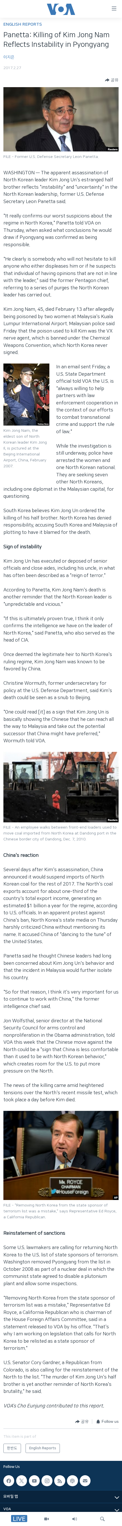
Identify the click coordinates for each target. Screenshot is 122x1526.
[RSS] (59, 1481)
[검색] (102, 1519)
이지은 (8, 57)
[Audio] (74, 1519)
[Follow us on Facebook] (8, 1481)
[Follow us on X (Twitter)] (21, 1481)
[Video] (46, 1519)
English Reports (22, 24)
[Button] (112, 80)
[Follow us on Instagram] (46, 1481)
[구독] (85, 1481)
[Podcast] (72, 1481)
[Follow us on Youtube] (34, 1481)
